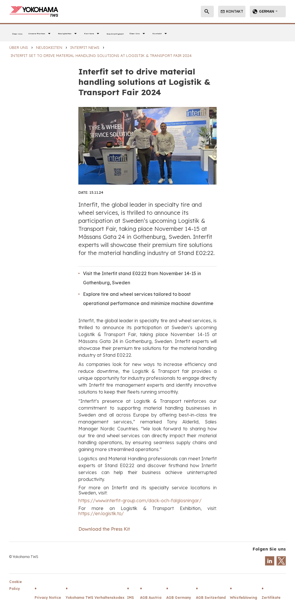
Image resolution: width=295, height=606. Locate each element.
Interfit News (84, 47)
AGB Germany (178, 597)
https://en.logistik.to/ (101, 513)
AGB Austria (150, 597)
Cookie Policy (15, 585)
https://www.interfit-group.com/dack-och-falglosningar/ (140, 500)
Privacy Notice (48, 597)
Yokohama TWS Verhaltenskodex (95, 597)
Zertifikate (271, 597)
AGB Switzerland (211, 597)
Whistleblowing (243, 597)
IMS (130, 597)
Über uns (18, 47)
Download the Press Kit (104, 529)
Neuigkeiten (49, 47)
